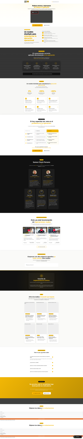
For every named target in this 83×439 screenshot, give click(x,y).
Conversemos (48, 25)
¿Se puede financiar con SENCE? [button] (34, 362)
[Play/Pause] (31, 21)
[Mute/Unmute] (32, 21)
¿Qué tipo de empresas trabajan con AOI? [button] (35, 368)
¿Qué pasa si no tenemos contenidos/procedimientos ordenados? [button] (38, 365)
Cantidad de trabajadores (3, 416)
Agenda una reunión (37, 25)
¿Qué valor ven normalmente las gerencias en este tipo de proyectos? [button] (39, 371)
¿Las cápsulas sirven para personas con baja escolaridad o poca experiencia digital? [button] (40, 357)
